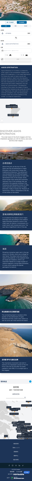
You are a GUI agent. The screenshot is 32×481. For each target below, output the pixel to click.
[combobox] (22, 55)
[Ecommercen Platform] (17, 477)
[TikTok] (23, 465)
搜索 (18, 59)
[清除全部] (2, 59)
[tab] (6, 26)
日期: (2, 47)
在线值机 (21, 22)
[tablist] (16, 26)
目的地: (2, 40)
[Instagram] (12, 465)
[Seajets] (16, 2)
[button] (11, 107)
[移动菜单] (30, 2)
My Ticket (10, 22)
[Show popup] (16, 397)
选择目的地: (16, 394)
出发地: (2, 30)
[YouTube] (16, 465)
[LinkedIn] (19, 465)
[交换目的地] (16, 37)
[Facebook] (9, 465)
